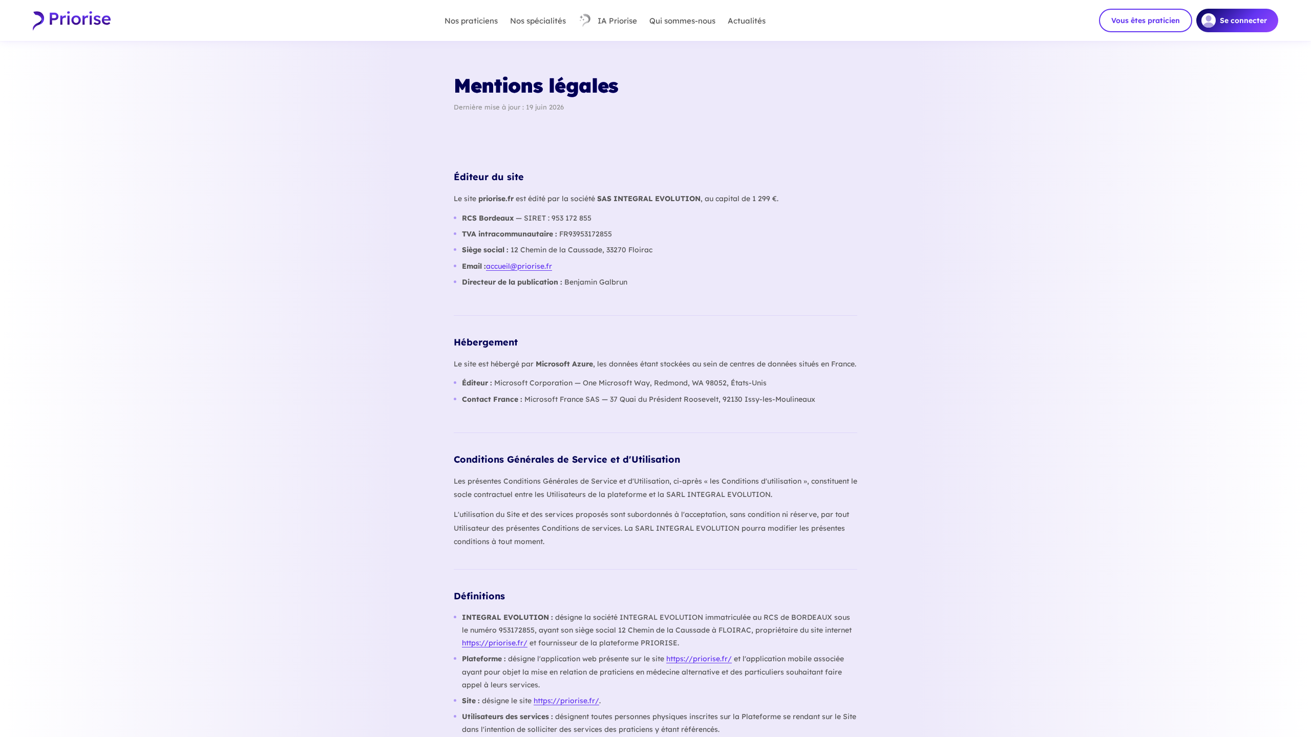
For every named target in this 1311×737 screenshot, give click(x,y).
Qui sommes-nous (682, 21)
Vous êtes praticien (1145, 20)
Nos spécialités (538, 21)
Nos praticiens (471, 21)
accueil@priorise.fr (519, 266)
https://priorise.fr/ (494, 642)
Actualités (747, 21)
